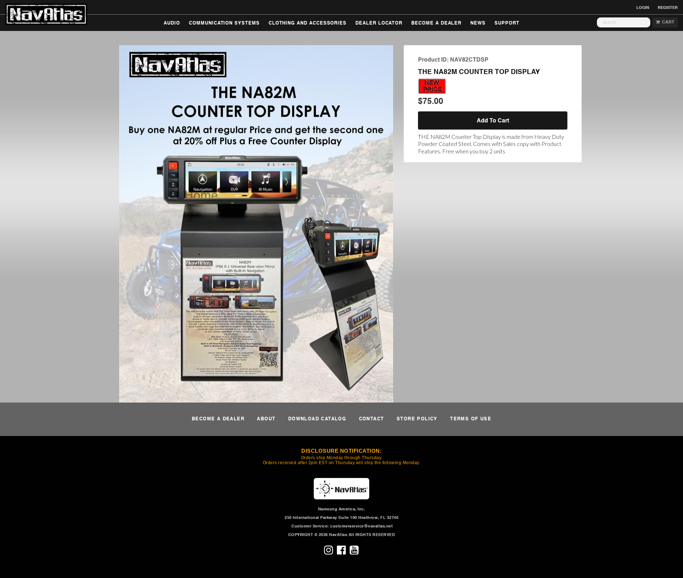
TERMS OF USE (470, 419)
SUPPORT (506, 23)
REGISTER (668, 8)
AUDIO (172, 23)
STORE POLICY (417, 419)
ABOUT (266, 419)
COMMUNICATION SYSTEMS (224, 23)
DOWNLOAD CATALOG (317, 419)
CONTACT (371, 419)
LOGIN (642, 8)
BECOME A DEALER (436, 23)
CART (667, 22)
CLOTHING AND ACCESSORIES (307, 23)
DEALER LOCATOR (378, 23)
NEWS (478, 23)
